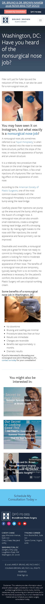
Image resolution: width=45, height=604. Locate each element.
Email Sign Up (22, 575)
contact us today (9, 360)
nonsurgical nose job (22, 133)
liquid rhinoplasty (24, 142)
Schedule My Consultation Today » (22, 497)
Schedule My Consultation (15, 11)
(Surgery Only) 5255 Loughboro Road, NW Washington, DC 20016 (11, 551)
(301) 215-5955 (35, 11)
